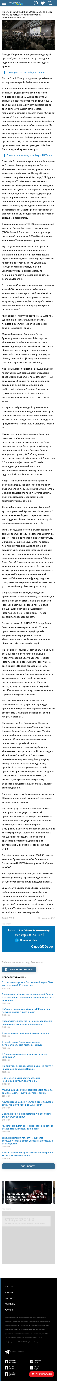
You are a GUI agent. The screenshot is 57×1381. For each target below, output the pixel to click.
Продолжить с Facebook (21, 969)
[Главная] (16, 3)
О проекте (10, 1298)
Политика (10, 1304)
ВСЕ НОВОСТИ (28, 1166)
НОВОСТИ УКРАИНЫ (14, 977)
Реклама (9, 1292)
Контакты (9, 1286)
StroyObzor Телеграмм (17, 1351)
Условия (9, 1310)
